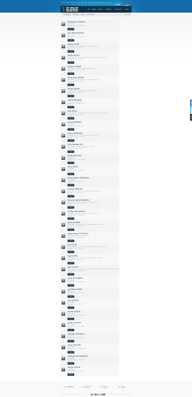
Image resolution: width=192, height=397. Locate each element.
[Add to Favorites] (93, 394)
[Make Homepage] (92, 394)
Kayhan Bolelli (128, 394)
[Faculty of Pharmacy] (105, 387)
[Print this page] (95, 394)
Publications (108, 9)
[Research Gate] (104, 394)
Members (94, 9)
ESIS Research (66, 14)
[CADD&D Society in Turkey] (69, 387)
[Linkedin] (101, 394)
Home (89, 9)
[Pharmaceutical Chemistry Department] (87, 387)
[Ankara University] (123, 387)
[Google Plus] (103, 394)
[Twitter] (99, 394)
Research (100, 9)
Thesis (82, 14)
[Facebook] (97, 394)
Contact (126, 9)
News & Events (118, 9)
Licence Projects (90, 14)
